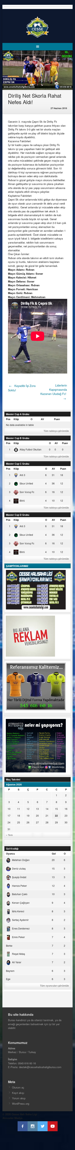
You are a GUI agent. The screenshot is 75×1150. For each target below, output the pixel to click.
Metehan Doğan (21, 860)
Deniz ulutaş (19, 868)
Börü (22, 500)
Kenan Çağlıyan (21, 902)
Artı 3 (22, 475)
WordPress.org (20, 1103)
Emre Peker (18, 937)
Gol (54, 853)
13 (37, 808)
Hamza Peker (19, 885)
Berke (9, 945)
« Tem (9, 835)
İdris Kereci (18, 911)
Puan (57, 419)
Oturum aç (18, 1087)
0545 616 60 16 (27, 1063)
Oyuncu (10, 853)
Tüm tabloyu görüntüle (56, 431)
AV (42, 419)
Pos (8, 419)
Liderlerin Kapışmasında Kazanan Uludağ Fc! (53, 391)
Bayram (10, 970)
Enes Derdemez (21, 928)
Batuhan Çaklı (19, 894)
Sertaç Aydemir (20, 919)
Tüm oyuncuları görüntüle (54, 985)
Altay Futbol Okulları (30, 449)
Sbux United (26, 483)
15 (56, 808)
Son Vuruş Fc (27, 492)
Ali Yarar (16, 962)
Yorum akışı (19, 1098)
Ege (8, 979)
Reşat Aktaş (18, 953)
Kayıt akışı (18, 1093)
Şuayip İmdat (19, 877)
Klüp (16, 419)
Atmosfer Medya (12, 1118)
